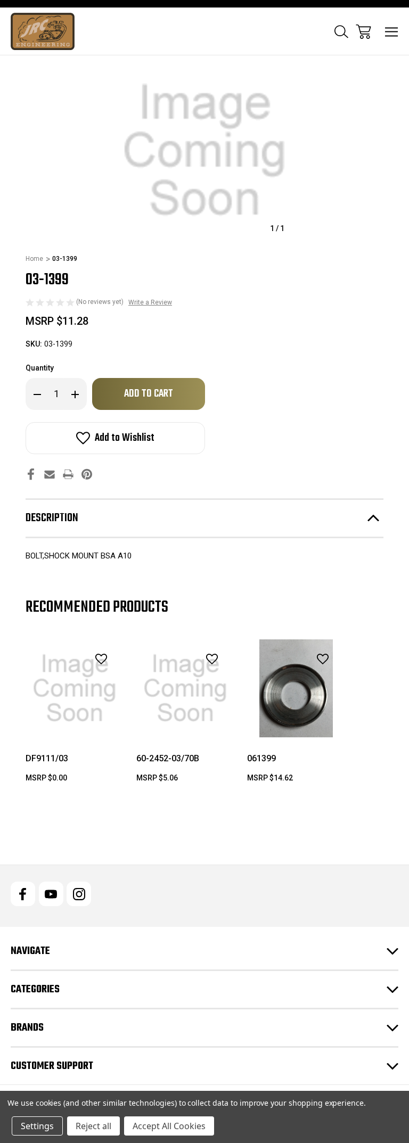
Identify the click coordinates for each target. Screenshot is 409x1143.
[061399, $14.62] (296, 688)
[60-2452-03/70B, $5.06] (185, 688)
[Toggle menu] (391, 31)
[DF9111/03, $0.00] (75, 688)
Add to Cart (74, 723)
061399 (261, 758)
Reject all (93, 1126)
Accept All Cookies (169, 1126)
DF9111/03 (47, 758)
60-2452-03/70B (167, 758)
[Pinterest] (86, 474)
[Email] (49, 474)
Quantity (40, 368)
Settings (37, 1126)
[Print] (68, 474)
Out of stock (185, 723)
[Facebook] (31, 474)
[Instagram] (79, 894)
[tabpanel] (74, 715)
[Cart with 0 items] (363, 31)
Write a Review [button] (150, 302)
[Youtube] (51, 894)
